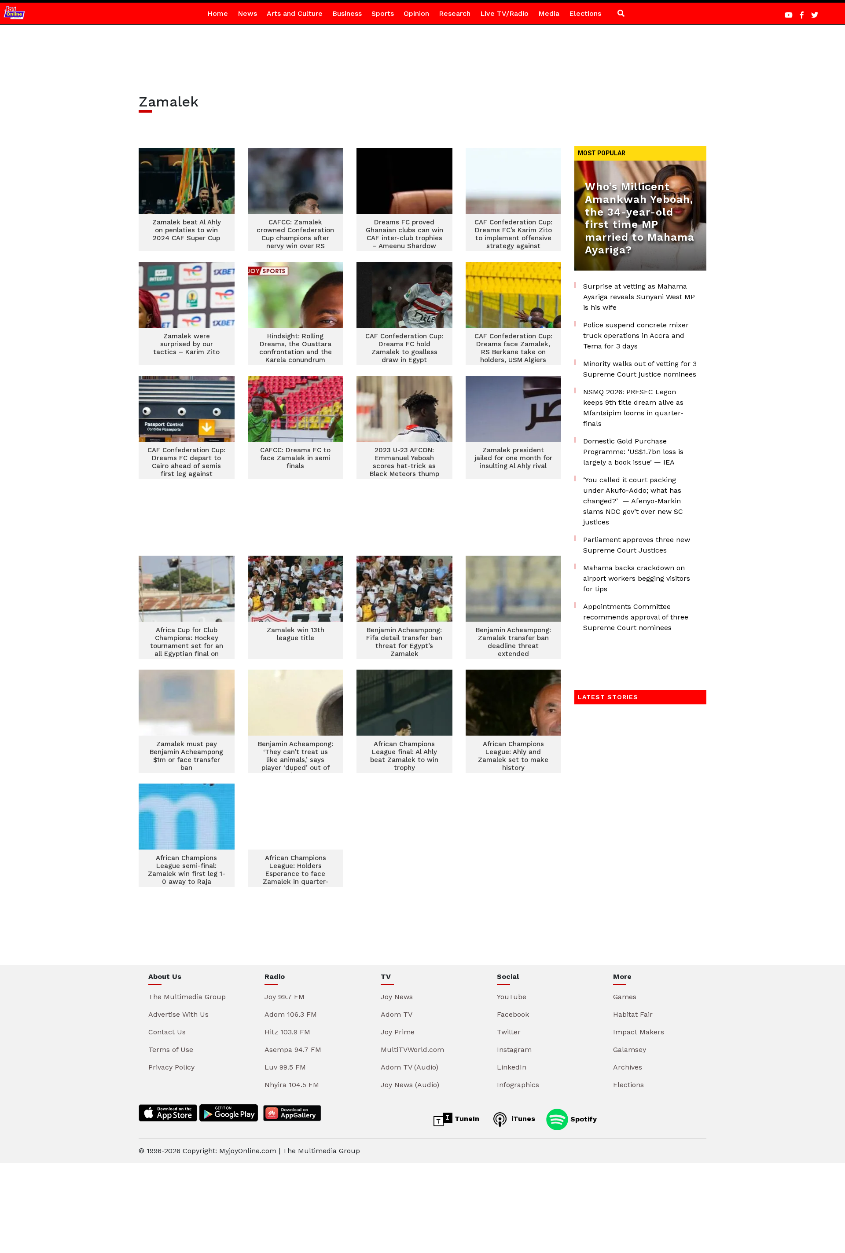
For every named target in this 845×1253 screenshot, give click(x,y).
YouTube (511, 997)
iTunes (522, 1118)
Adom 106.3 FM (291, 1014)
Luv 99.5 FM (285, 1067)
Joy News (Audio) (410, 1085)
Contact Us (167, 1032)
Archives (627, 1067)
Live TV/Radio (504, 13)
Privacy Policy (171, 1067)
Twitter (509, 1032)
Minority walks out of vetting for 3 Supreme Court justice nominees (640, 368)
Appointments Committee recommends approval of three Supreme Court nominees (635, 617)
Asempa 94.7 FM (293, 1049)
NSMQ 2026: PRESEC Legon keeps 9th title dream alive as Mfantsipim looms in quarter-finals (633, 408)
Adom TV (396, 1014)
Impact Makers (638, 1032)
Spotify (582, 1118)
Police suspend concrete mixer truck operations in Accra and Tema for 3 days (636, 335)
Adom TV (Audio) (409, 1067)
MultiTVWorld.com (412, 1049)
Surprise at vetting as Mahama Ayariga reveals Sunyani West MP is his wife (639, 296)
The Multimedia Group (187, 997)
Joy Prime (398, 1032)
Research (454, 13)
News (247, 13)
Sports (382, 13)
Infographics (518, 1085)
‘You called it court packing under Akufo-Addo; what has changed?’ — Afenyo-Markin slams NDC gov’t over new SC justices (633, 501)
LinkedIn (511, 1067)
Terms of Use (170, 1049)
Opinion (416, 13)
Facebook (513, 1014)
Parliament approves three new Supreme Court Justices (636, 544)
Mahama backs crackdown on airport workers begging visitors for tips (636, 578)
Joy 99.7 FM (285, 997)
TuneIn (465, 1118)
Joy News (397, 997)
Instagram (514, 1049)
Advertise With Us (178, 1014)
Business (347, 13)
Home (217, 13)
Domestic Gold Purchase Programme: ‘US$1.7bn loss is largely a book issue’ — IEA (633, 451)
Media (548, 13)
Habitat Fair (633, 1014)
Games (624, 997)
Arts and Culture (295, 13)
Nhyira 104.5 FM (292, 1085)
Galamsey (629, 1049)
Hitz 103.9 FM (287, 1032)
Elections (585, 13)
